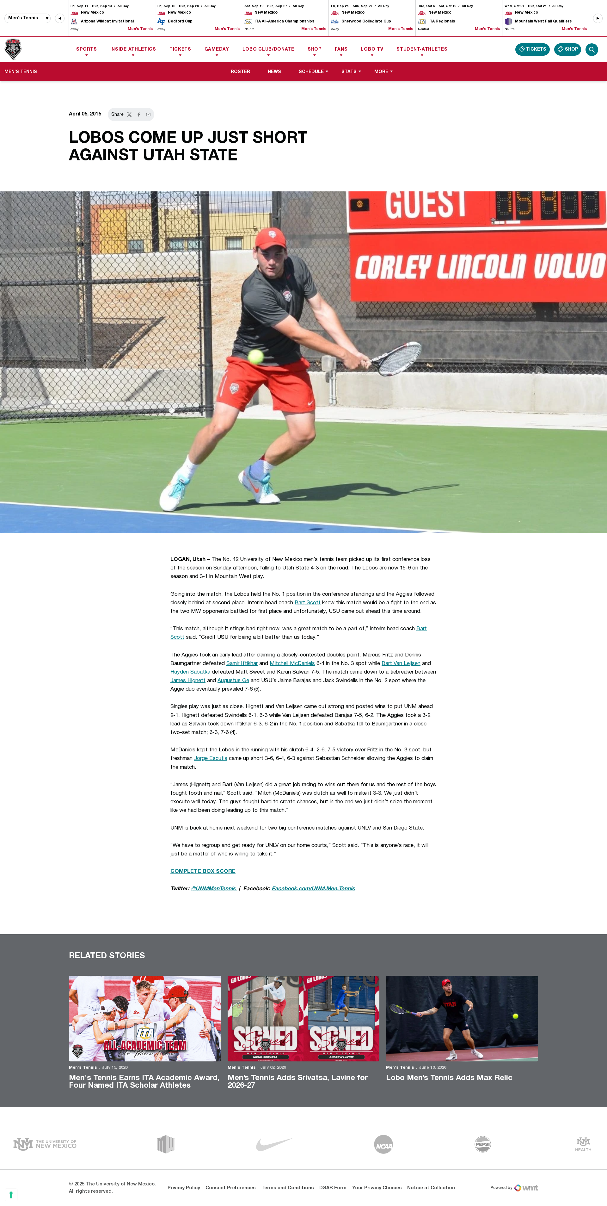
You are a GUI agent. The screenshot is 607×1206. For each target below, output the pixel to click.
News (274, 72)
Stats (349, 72)
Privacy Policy (184, 1188)
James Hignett (187, 680)
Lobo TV (372, 49)
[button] (59, 18)
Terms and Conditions (287, 1188)
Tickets (180, 49)
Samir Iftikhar (242, 663)
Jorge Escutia (210, 758)
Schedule (311, 72)
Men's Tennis (83, 1068)
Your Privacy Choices (377, 1188)
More (381, 72)
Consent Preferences (230, 1188)
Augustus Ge (233, 680)
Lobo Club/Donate (268, 49)
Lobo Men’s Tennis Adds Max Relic (449, 1078)
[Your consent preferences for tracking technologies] (11, 1195)
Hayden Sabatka (190, 672)
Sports (86, 49)
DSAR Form (332, 1188)
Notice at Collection (431, 1188)
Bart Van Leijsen (401, 663)
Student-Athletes (421, 49)
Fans (341, 49)
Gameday (217, 49)
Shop (315, 49)
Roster (240, 72)
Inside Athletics (133, 49)
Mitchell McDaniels (292, 663)
